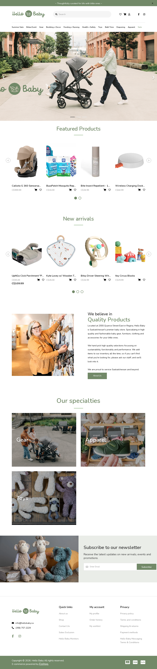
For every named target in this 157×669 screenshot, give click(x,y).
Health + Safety (89, 27)
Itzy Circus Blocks (125, 275)
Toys (100, 27)
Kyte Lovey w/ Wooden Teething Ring (67, 275)
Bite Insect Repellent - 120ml (97, 185)
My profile (94, 613)
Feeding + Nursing (71, 27)
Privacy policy (127, 613)
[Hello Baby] (28, 20)
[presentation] (8, 160)
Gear (41, 27)
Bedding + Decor (53, 27)
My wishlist (95, 626)
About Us (97, 375)
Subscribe (147, 567)
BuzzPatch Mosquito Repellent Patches (68, 185)
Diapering (121, 27)
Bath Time (109, 27)
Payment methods (129, 632)
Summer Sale (18, 27)
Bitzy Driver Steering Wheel (97, 275)
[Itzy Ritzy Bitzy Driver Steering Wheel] (96, 251)
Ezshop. (44, 664)
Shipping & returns (129, 626)
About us (63, 613)
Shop (61, 619)
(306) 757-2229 (23, 627)
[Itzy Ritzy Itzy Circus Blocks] (130, 251)
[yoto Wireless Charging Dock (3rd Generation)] (130, 161)
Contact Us (64, 626)
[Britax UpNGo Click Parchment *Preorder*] (27, 251)
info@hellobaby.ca (24, 623)
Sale (140, 27)
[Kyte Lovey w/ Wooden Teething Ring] (61, 251)
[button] (75, 198)
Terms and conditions (130, 619)
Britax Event (31, 27)
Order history (96, 619)
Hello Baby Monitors (69, 638)
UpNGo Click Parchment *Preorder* (32, 275)
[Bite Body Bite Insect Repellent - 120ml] (96, 161)
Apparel (131, 27)
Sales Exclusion (66, 632)
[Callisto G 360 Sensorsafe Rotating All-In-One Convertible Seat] (27, 161)
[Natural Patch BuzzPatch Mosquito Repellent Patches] (61, 161)
